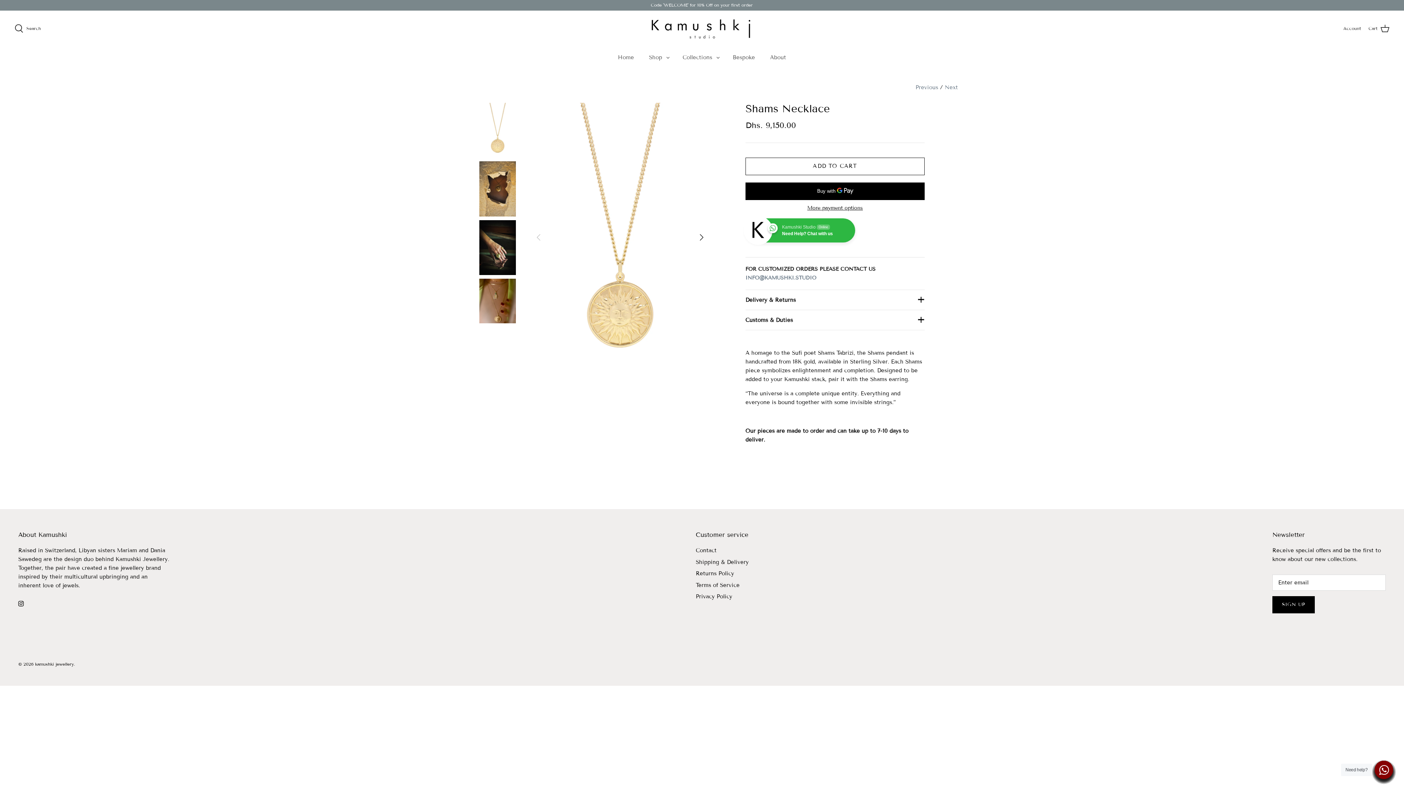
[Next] (702, 237)
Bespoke (744, 57)
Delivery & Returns (771, 300)
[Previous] (539, 237)
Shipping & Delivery (722, 562)
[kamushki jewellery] (702, 28)
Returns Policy (715, 573)
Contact (706, 550)
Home (626, 57)
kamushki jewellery (54, 664)
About (778, 57)
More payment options (835, 208)
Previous (927, 87)
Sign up (1293, 604)
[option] (620, 237)
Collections (697, 57)
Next (951, 87)
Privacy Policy (714, 596)
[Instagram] (21, 603)
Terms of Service (718, 585)
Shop (655, 57)
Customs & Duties (769, 320)
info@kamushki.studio (781, 278)
